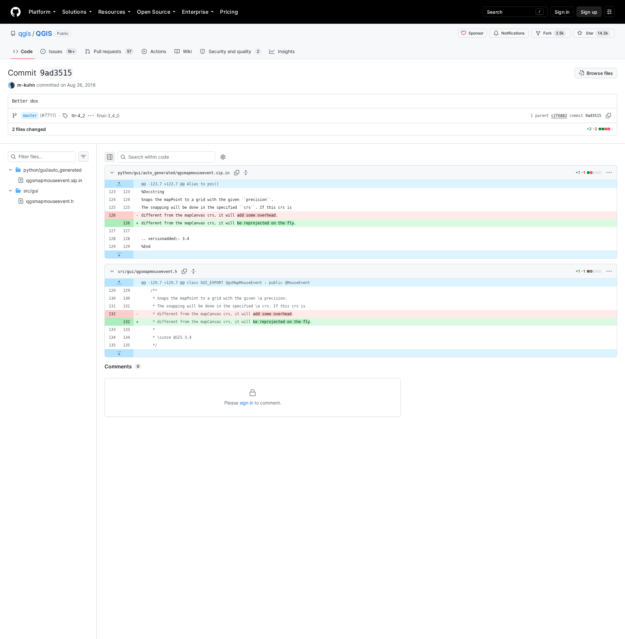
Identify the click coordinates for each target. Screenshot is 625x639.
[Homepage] (15, 12)
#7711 (48, 115)
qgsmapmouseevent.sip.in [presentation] (54, 180)
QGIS (44, 33)
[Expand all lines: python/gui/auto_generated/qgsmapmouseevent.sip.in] (245, 172)
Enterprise (195, 11)
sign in (246, 402)
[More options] (609, 172)
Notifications (512, 33)
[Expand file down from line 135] (119, 353)
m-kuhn (26, 85)
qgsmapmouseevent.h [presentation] (50, 201)
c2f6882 (559, 115)
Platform (39, 11)
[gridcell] (361, 184)
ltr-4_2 (78, 115)
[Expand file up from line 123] (119, 184)
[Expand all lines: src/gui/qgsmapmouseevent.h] (193, 271)
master (30, 115)
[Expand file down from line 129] (119, 254)
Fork (553, 33)
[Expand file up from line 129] (119, 283)
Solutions (74, 11)
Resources (111, 11)
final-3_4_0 (108, 115)
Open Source (153, 11)
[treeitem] (48, 174)
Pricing (229, 11)
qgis (24, 33)
